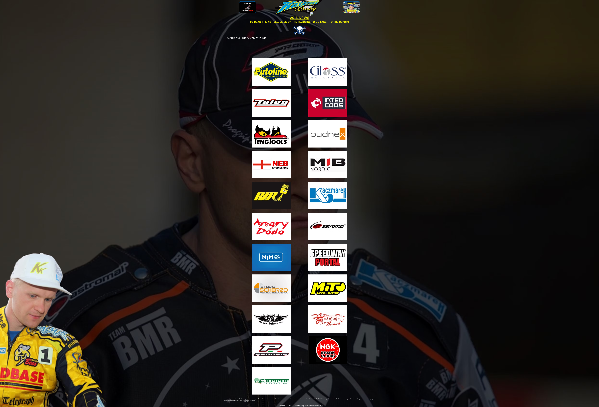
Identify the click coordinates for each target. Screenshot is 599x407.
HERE (282, 405)
